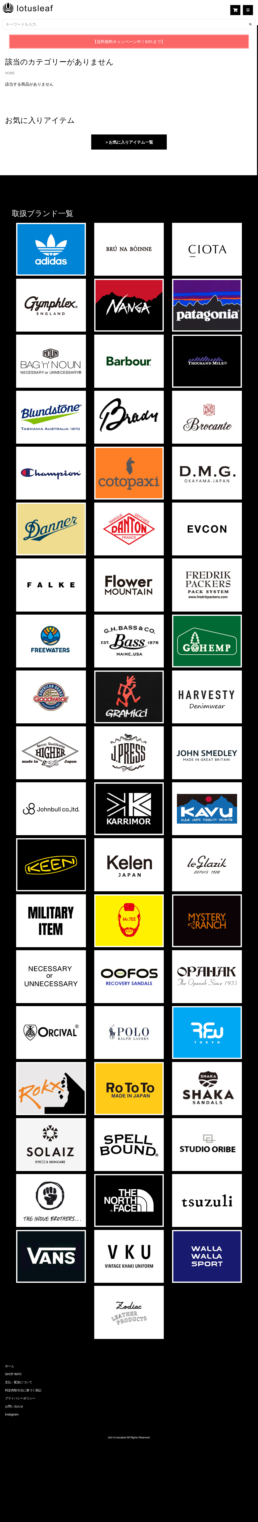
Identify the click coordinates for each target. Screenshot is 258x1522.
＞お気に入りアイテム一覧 (129, 142)
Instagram (12, 1414)
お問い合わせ (14, 1406)
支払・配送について (18, 1382)
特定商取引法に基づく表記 (23, 1390)
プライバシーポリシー (20, 1398)
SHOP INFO (13, 1374)
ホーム (9, 1366)
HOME (10, 72)
